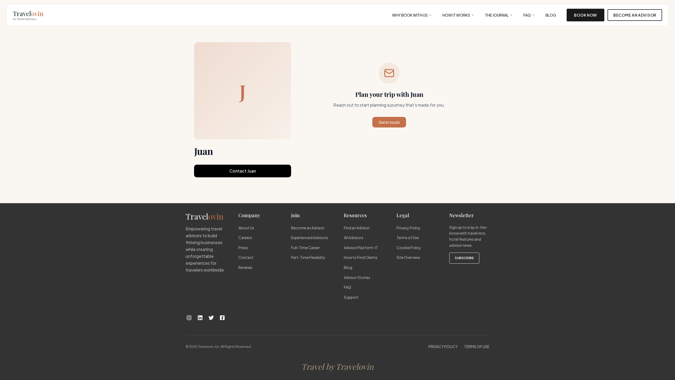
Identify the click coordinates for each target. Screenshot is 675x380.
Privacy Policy (409, 227)
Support (351, 297)
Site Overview (408, 257)
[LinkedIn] (200, 317)
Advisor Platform (358, 247)
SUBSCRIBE (464, 258)
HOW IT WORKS (456, 15)
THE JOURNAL (497, 15)
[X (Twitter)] (211, 317)
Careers (245, 237)
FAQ (527, 15)
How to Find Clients (360, 257)
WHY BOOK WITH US (410, 15)
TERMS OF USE (476, 346)
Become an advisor (634, 15)
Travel (28, 15)
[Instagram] (189, 317)
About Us (246, 227)
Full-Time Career (305, 247)
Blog (348, 267)
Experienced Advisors (309, 237)
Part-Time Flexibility (308, 257)
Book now (585, 15)
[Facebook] (222, 317)
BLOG (551, 15)
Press (243, 247)
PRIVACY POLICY (443, 346)
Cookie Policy (409, 247)
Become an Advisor (308, 227)
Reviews (245, 267)
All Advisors (353, 237)
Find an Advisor (357, 227)
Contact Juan (242, 171)
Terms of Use (408, 237)
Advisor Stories (357, 277)
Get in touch (389, 122)
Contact (245, 257)
